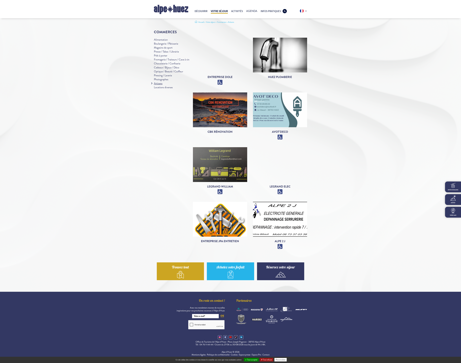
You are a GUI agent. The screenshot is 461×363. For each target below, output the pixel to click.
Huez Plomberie (280, 77)
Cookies (234, 354)
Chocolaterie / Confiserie (167, 63)
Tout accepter (252, 359)
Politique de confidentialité (218, 354)
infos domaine (453, 190)
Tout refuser (267, 359)
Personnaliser (280, 359)
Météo (453, 203)
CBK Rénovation (220, 132)
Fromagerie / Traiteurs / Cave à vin (171, 59)
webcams (453, 215)
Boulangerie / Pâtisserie (166, 43)
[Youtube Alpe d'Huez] (231, 337)
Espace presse (244, 354)
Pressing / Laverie (163, 75)
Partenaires (244, 301)
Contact (266, 354)
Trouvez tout (180, 268)
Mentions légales (199, 354)
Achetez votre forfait (230, 268)
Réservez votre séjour (280, 268)
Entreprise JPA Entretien (220, 241)
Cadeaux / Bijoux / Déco (166, 67)
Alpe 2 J (280, 241)
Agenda (251, 11)
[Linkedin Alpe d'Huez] (241, 337)
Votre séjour (219, 11)
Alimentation (161, 40)
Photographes (161, 79)
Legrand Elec (280, 187)
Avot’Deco (280, 132)
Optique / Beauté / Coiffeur (168, 71)
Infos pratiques (271, 11)
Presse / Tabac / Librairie (166, 51)
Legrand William (220, 187)
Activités (237, 11)
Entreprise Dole (220, 77)
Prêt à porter (160, 55)
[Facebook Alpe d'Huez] (225, 337)
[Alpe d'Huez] (171, 9)
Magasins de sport (163, 47)
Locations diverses (163, 87)
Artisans (158, 83)
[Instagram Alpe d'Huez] (220, 337)
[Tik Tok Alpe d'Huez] (236, 337)
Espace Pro (256, 354)
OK (222, 316)
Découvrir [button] (201, 11)
